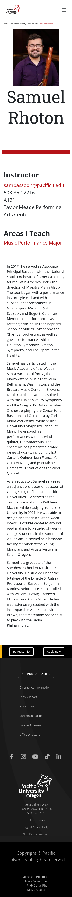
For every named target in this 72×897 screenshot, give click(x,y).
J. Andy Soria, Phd (36, 885)
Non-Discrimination (36, 834)
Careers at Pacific (30, 716)
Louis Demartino (36, 881)
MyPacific (32, 23)
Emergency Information (35, 687)
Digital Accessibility (36, 827)
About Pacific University (15, 23)
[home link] (36, 786)
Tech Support (28, 697)
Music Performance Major (33, 242)
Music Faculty (36, 890)
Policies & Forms (30, 725)
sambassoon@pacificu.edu (34, 185)
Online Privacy (35, 820)
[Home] (12, 9)
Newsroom (26, 706)
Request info (21, 651)
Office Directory (29, 735)
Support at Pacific (36, 674)
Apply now (54, 651)
